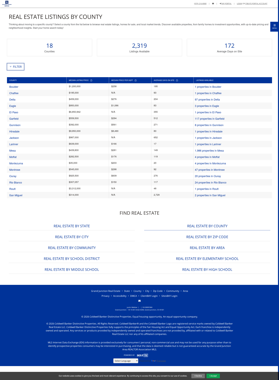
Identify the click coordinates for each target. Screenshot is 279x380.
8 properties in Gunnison (209, 125)
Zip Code (158, 291)
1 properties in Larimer (208, 144)
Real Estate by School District (72, 258)
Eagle (12, 106)
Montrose (14, 169)
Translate (161, 360)
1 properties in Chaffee (208, 93)
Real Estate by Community (72, 247)
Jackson (14, 138)
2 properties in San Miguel (210, 195)
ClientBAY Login (149, 295)
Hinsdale (14, 131)
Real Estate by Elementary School (207, 258)
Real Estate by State (72, 226)
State (127, 291)
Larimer (13, 144)
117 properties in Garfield (209, 118)
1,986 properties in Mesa (209, 150)
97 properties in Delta (207, 99)
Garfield (13, 118)
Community (172, 291)
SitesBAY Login (169, 295)
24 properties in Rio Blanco (210, 182)
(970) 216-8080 (200, 3)
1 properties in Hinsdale (208, 131)
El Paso (13, 112)
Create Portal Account (256, 3)
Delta (12, 99)
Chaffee (13, 93)
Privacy (105, 295)
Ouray (12, 176)
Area (185, 291)
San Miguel (15, 195)
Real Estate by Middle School (72, 269)
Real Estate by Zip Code (207, 236)
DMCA (133, 295)
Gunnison (14, 125)
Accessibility (119, 295)
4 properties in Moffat (207, 157)
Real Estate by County (207, 226)
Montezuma (16, 163)
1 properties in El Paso (208, 112)
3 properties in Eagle (207, 106)
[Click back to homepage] (5, 3)
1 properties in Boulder (208, 86)
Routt (12, 189)
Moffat (13, 157)
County (137, 291)
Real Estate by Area (207, 247)
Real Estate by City (71, 236)
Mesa (12, 150)
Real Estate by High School (207, 269)
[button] (274, 27)
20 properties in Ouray (208, 176)
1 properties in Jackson (208, 138)
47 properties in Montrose (210, 169)
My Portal (226, 3)
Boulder (13, 86)
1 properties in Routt (207, 189)
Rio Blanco (15, 182)
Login (239, 3)
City (147, 291)
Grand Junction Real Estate (105, 291)
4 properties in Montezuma (210, 163)
